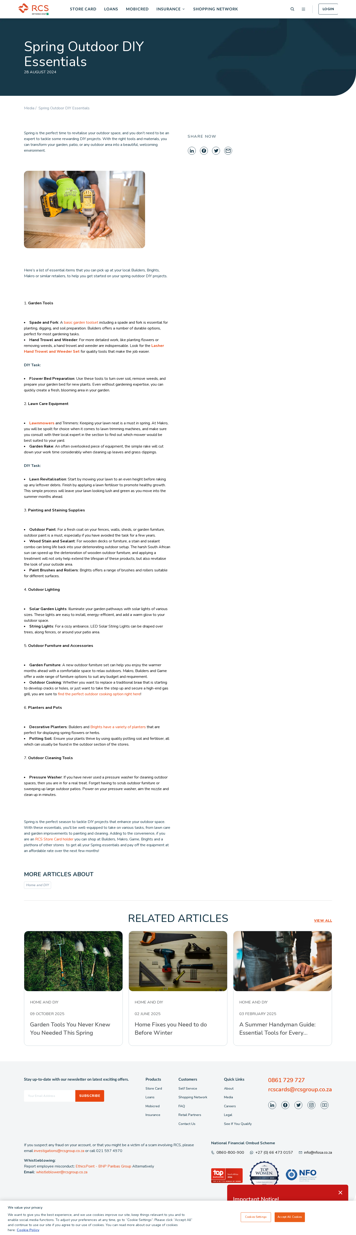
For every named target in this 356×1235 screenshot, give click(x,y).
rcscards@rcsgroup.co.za (300, 1089)
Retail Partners (189, 1115)
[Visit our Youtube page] (324, 1105)
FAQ (181, 1106)
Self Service (187, 1088)
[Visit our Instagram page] (311, 1105)
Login (328, 9)
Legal (228, 1115)
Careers (230, 1106)
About (228, 1088)
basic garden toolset (80, 322)
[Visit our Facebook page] (285, 1105)
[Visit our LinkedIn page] (272, 1105)
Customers (187, 1079)
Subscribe (89, 1095)
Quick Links (234, 1079)
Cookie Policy (28, 1230)
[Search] (292, 9)
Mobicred (137, 9)
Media (228, 1097)
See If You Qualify (238, 1124)
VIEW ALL (323, 920)
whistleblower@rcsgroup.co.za (61, 1172)
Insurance (168, 9)
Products (153, 1079)
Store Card (83, 9)
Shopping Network (215, 9)
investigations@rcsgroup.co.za (59, 1150)
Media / (31, 108)
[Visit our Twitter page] (298, 1105)
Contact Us (186, 1124)
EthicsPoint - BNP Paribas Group (103, 1166)
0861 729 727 (286, 1080)
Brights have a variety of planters (117, 727)
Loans (111, 9)
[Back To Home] (33, 9)
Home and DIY (37, 885)
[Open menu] (303, 9)
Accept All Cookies (290, 1217)
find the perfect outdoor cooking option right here (98, 694)
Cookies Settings (255, 1217)
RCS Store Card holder (53, 839)
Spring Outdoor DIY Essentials (64, 108)
